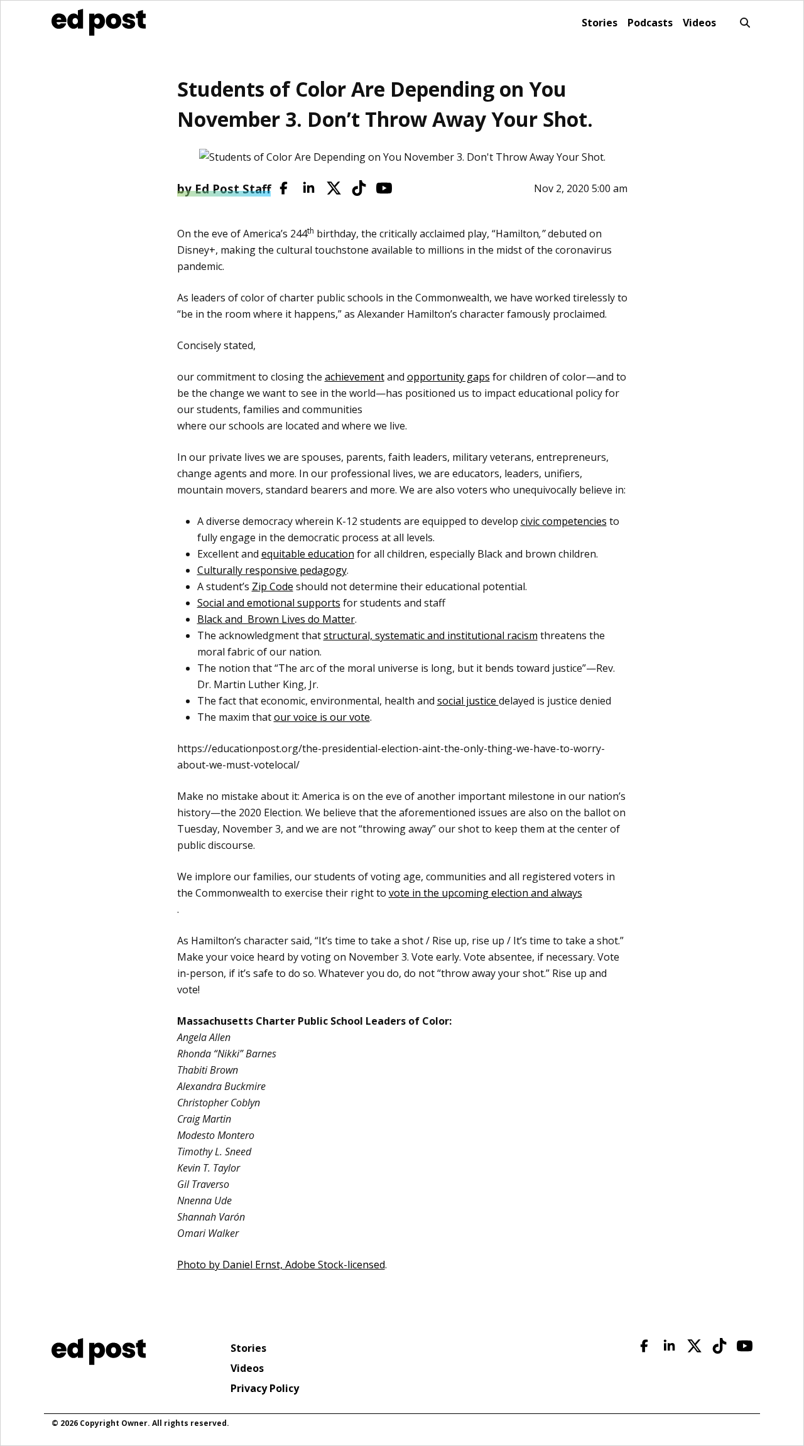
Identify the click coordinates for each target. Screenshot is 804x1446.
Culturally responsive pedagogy (272, 570)
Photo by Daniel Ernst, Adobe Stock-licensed (281, 1264)
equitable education (307, 554)
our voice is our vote (322, 717)
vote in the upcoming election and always (485, 893)
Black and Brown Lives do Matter (276, 619)
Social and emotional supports (268, 603)
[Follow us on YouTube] (384, 188)
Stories (599, 23)
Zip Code (272, 586)
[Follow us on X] (334, 188)
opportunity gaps (448, 377)
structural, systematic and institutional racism (430, 635)
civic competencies (564, 521)
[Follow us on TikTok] (359, 188)
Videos (699, 23)
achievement (354, 377)
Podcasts (650, 23)
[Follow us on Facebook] (283, 188)
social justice (468, 701)
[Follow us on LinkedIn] (309, 188)
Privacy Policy (265, 1388)
